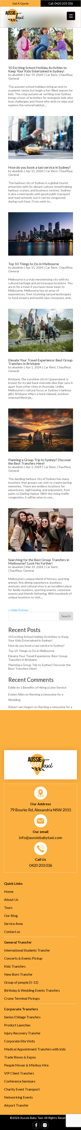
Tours (8, 907)
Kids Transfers (15, 966)
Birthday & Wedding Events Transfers (32, 990)
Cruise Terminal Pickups (22, 998)
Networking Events (18, 1097)
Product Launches (17, 1025)
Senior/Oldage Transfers (22, 1017)
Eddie (12, 687)
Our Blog (11, 915)
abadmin (17, 75)
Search (66, 616)
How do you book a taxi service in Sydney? (39, 167)
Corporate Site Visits (19, 1041)
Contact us (12, 931)
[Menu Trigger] (71, 16)
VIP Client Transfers (19, 1073)
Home (8, 891)
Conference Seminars (19, 1081)
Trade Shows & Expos (20, 1057)
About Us (11, 899)
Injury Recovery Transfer (22, 1033)
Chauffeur (65, 75)
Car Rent (51, 75)
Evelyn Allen (16, 694)
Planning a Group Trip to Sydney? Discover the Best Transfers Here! (39, 461)
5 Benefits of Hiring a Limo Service (43, 687)
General (13, 78)
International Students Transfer (27, 950)
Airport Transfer (16, 1105)
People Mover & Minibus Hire (26, 1065)
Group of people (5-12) (21, 982)
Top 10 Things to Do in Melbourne (33, 264)
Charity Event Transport (22, 1089)
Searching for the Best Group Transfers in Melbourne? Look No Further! (38, 561)
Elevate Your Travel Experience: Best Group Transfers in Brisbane (40, 362)
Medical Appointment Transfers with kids (35, 1049)
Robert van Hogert (20, 707)
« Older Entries (18, 610)
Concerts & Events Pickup (23, 958)
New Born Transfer (18, 974)
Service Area (13, 923)
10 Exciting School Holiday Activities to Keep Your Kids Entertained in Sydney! (37, 69)
